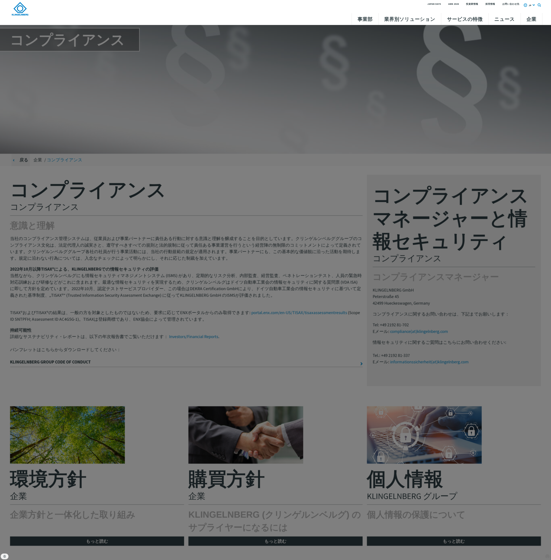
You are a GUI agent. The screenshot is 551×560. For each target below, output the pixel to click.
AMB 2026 (453, 3)
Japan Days (434, 3)
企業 (531, 19)
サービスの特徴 (465, 19)
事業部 (365, 19)
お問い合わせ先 (510, 3)
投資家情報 (472, 3)
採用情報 (490, 3)
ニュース (504, 19)
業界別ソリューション (409, 19)
